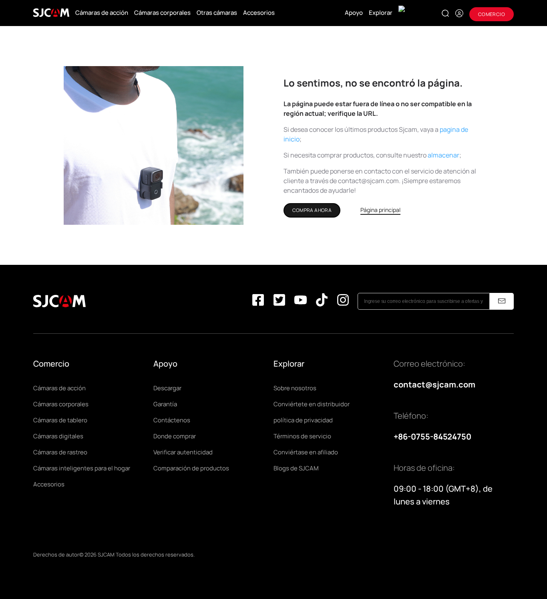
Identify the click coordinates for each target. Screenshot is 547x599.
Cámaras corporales (162, 12)
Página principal (380, 210)
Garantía (165, 404)
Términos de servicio (302, 436)
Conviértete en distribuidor (312, 404)
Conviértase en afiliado (306, 452)
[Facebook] (258, 301)
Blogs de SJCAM (296, 468)
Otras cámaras (217, 12)
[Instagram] (343, 301)
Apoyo (354, 12)
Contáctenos (171, 420)
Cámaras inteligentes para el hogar (81, 468)
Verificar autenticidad (183, 452)
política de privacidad (303, 420)
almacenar (443, 155)
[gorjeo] (279, 301)
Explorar (380, 12)
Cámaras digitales (58, 436)
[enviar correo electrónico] (502, 301)
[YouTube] (300, 301)
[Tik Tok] (321, 301)
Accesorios (259, 12)
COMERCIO (491, 14)
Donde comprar (174, 436)
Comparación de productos (191, 468)
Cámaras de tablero (60, 420)
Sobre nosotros (295, 388)
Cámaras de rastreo (60, 452)
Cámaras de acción (101, 12)
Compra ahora (312, 210)
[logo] (51, 13)
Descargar (167, 388)
